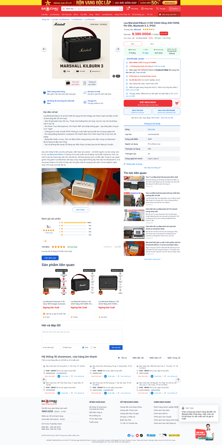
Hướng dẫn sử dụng (134, 164)
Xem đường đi (79, 376)
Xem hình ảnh (50, 376)
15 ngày (145, 53)
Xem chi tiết (140, 72)
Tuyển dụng (93, 422)
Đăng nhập (149, 8)
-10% (150, 38)
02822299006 (144, 390)
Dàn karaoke (66, 14)
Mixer (97, 14)
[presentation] (44, 49)
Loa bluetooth (107, 14)
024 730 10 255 (167, 118)
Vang (91, 14)
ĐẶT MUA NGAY (148, 103)
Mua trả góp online (166, 111)
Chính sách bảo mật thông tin (165, 423)
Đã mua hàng (72, 247)
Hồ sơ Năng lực (95, 416)
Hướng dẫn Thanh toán (129, 410)
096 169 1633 (55, 427)
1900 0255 (155, 118)
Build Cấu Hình (125, 420)
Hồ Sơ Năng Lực (138, 14)
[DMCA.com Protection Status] (174, 435)
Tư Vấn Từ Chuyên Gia (129, 423)
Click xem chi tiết (132, 90)
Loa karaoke (54, 14)
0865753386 (97, 390)
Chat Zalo (63, 376)
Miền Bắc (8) (138, 358)
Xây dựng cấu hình (169, 14)
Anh (86, 347)
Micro (76, 14)
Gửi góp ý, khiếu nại (127, 417)
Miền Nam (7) (156, 358)
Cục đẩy (83, 14)
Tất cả (124, 358)
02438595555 (62, 373)
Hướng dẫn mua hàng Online (131, 407)
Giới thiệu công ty (95, 412)
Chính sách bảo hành (162, 410)
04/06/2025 (108, 247)
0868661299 (50, 373)
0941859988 (50, 390)
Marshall (151, 129)
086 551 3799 (55, 429)
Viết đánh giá (50, 258)
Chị (94, 347)
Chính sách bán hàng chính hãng (166, 420)
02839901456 (108, 390)
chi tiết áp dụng (158, 66)
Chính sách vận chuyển (162, 417)
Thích (116, 247)
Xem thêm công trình (152, 259)
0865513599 (155, 390)
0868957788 (97, 373)
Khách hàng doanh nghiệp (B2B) (166, 407)
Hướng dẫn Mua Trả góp (129, 413)
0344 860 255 (47, 419)
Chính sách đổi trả (160, 413)
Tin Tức (150, 14)
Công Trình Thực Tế (122, 14)
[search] (120, 8)
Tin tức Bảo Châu (95, 419)
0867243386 (143, 373)
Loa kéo (45, 14)
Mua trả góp (137, 111)
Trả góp (162, 8)
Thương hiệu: (132, 29)
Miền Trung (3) (174, 358)
